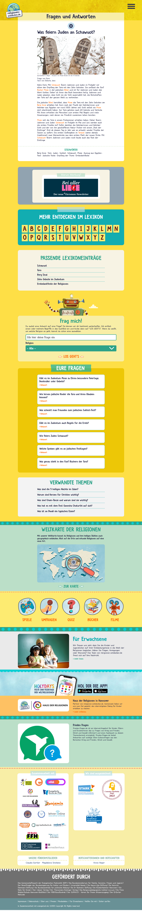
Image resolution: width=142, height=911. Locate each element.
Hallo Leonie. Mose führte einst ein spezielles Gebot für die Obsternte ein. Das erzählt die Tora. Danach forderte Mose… (43, 426)
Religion (30, 342)
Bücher (40, 90)
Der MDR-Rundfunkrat (56, 892)
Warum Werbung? (71, 174)
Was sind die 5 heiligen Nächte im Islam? (57, 489)
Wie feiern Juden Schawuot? (53, 435)
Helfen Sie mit (91, 901)
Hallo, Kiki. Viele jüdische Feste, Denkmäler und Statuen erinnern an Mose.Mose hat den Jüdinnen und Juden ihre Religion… (43, 385)
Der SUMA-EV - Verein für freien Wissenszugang (87, 892)
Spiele (27, 620)
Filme (115, 620)
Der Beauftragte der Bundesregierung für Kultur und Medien (43, 885)
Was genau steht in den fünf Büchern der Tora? (63, 461)
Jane (53, 80)
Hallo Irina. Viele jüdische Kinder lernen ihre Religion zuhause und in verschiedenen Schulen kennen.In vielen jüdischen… (43, 401)
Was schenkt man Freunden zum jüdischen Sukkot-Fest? (67, 410)
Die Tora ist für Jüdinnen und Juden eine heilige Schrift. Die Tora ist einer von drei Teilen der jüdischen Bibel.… (43, 465)
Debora (48, 80)
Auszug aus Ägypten (93, 153)
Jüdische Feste (49, 155)
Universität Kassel (78, 885)
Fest (39, 155)
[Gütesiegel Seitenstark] (86, 789)
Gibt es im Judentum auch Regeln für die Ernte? (64, 422)
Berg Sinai (41, 105)
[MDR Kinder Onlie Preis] (94, 815)
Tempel (81, 132)
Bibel (66, 90)
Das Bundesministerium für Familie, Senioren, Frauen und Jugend (95, 883)
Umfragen (49, 620)
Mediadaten (63, 901)
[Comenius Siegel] (112, 789)
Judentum (71, 26)
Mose (46, 90)
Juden (55, 153)
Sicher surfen (104, 901)
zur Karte (71, 586)
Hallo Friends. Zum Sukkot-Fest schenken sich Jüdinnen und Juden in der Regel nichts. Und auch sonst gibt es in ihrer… (43, 414)
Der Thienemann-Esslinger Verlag (64, 890)
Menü (131, 6)
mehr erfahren (80, 712)
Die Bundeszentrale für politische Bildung (52, 887)
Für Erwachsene (76, 901)
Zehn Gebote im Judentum (50, 279)
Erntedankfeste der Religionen (52, 283)
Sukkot (63, 153)
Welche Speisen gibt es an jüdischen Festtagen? (63, 448)
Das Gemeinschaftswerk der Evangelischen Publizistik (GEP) (42, 883)
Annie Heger (99, 862)
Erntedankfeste (82, 155)
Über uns (44, 901)
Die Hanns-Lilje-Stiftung (97, 885)
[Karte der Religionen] (71, 563)
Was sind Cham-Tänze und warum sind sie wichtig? (62, 500)
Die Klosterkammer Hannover (105, 887)
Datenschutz (34, 901)
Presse (53, 901)
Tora (49, 153)
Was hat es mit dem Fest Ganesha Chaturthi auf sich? (64, 505)
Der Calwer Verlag (40, 890)
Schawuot (56, 85)
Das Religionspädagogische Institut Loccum (97, 890)
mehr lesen (78, 659)
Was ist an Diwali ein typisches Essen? (56, 511)
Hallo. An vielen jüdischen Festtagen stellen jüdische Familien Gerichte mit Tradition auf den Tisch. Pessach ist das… (43, 452)
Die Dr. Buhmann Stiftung (81, 887)
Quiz (71, 620)
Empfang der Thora (65, 155)
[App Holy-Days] (71, 684)
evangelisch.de (43, 906)
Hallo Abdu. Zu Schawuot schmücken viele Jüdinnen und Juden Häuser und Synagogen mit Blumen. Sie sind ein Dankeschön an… (43, 439)
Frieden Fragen (81, 725)
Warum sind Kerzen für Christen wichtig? (58, 494)
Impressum (22, 901)
